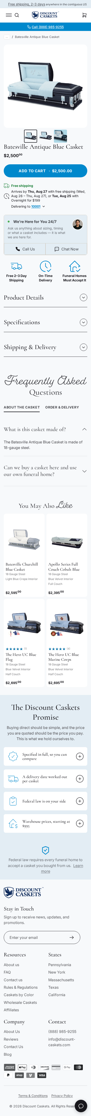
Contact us (13, 980)
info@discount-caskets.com (61, 1042)
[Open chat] (81, 1106)
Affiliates (11, 1010)
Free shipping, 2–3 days (26, 4)
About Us (12, 1031)
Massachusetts (61, 980)
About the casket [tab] (22, 407)
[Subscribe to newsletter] (71, 937)
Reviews (11, 1039)
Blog (8, 1054)
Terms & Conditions (33, 1096)
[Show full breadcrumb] (7, 37)
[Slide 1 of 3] (30, 136)
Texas (53, 987)
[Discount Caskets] (45, 15)
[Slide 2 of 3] (45, 136)
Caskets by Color (19, 994)
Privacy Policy (62, 1096)
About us (11, 964)
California (56, 994)
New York (56, 972)
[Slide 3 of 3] (60, 136)
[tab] (62, 407)
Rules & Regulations (21, 987)
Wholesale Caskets (20, 1002)
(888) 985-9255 (62, 1031)
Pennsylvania (59, 964)
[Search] (17, 15)
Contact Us (13, 1046)
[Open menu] (9, 15)
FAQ (7, 972)
